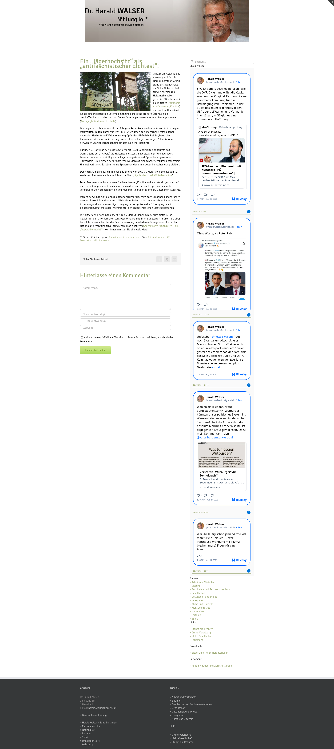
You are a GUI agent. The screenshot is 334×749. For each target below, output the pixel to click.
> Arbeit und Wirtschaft (203, 583)
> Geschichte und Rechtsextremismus (211, 590)
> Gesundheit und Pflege (203, 598)
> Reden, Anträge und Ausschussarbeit (211, 666)
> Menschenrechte (200, 608)
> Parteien (195, 616)
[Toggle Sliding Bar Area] (331, 3)
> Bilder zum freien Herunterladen (209, 654)
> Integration (197, 601)
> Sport (194, 619)
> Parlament (196, 641)
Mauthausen (103, 240)
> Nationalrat (197, 612)
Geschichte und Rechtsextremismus (124, 237)
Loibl (95, 240)
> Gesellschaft (197, 594)
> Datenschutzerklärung (93, 716)
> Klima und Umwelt (201, 605)
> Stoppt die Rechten (201, 630)
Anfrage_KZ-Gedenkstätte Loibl (98, 121)
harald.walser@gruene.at (102, 709)
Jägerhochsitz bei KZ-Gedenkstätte (153, 175)
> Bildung (195, 587)
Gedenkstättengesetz (157, 237)
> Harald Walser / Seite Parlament (98, 723)
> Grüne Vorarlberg (200, 633)
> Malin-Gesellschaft (201, 637)
